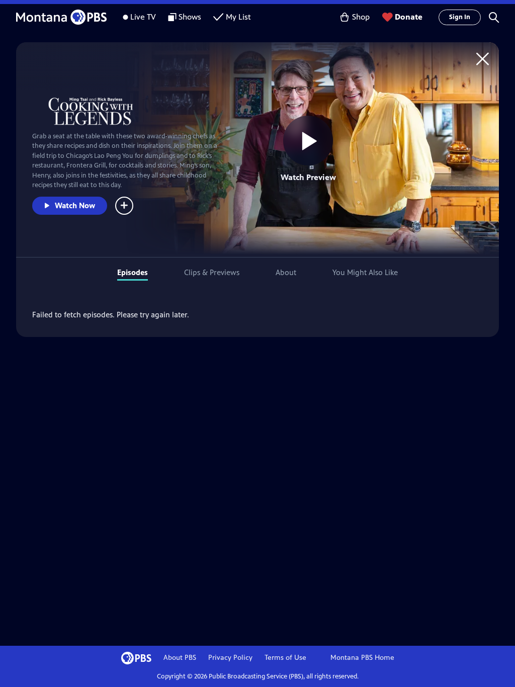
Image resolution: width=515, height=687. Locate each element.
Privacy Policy (230, 657)
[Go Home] (482, 58)
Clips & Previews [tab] (211, 272)
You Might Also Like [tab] (365, 272)
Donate (408, 17)
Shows (190, 17)
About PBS (179, 657)
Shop (361, 17)
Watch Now (75, 205)
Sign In (459, 17)
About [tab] (286, 272)
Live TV (143, 17)
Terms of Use (285, 657)
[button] (494, 17)
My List (238, 17)
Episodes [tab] (132, 272)
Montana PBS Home (362, 657)
